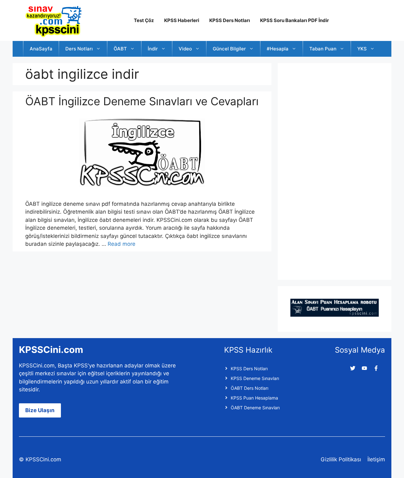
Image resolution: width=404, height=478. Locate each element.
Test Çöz (144, 20)
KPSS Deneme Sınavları (255, 378)
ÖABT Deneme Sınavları (255, 407)
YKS (362, 49)
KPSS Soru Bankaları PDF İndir (294, 20)
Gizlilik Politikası (341, 459)
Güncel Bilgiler (229, 49)
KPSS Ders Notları (229, 20)
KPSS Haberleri (181, 20)
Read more (121, 244)
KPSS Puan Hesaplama (254, 397)
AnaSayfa (41, 49)
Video (185, 49)
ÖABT (120, 49)
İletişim (376, 459)
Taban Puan (322, 49)
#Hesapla (277, 49)
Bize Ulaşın (40, 410)
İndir (153, 49)
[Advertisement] (337, 170)
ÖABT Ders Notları (249, 388)
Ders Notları (79, 49)
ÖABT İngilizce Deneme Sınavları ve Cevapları (141, 101)
